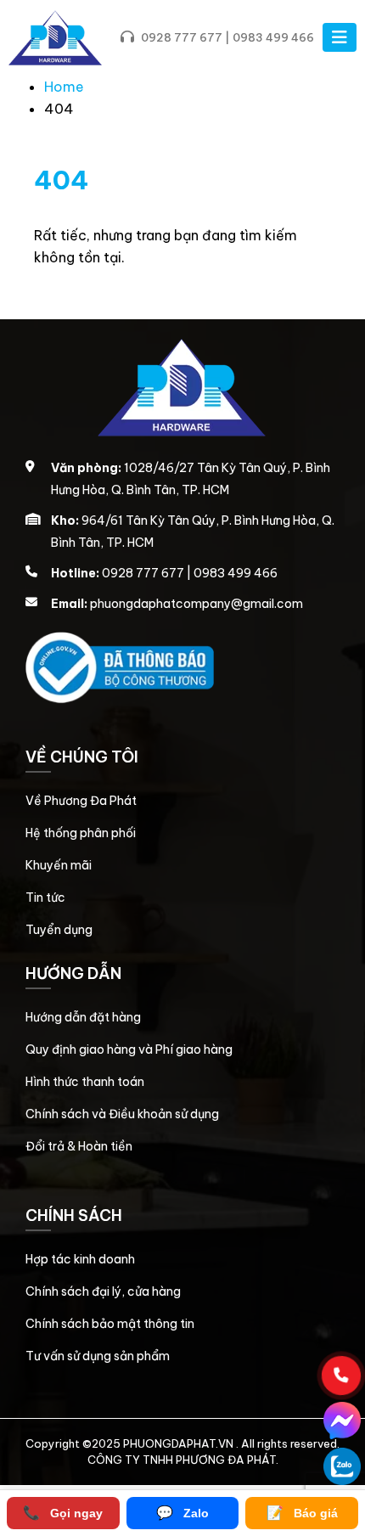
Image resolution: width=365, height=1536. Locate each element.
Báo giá (302, 1512)
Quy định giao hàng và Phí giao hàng (129, 1049)
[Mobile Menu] (340, 37)
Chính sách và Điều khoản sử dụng (122, 1114)
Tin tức (45, 897)
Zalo (182, 1512)
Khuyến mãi (58, 865)
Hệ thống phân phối (80, 833)
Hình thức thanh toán (84, 1081)
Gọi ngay (63, 1512)
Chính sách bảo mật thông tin (109, 1323)
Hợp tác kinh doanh (80, 1259)
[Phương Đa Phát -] (55, 37)
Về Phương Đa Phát (81, 800)
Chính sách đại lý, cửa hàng (103, 1291)
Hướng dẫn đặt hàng (83, 1017)
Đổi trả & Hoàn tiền (78, 1146)
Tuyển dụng (59, 929)
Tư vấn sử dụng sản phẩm (97, 1356)
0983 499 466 (273, 37)
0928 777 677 (181, 37)
